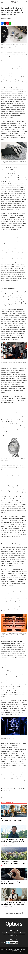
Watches (3, 20)
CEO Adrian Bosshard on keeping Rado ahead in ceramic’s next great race (14, 903)
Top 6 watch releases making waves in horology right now (13, 882)
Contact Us (14, 951)
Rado (4, 797)
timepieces (13, 797)
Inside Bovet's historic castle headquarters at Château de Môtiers (13, 862)
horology (8, 797)
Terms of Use (20, 951)
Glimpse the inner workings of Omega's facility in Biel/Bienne (11, 820)
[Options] (14, 2)
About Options (8, 951)
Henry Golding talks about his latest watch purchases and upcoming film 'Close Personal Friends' (13, 841)
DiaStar (23, 797)
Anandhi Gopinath (11, 20)
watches (18, 797)
